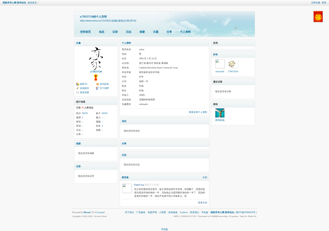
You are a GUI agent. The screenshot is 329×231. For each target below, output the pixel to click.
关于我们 (129, 212)
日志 (128, 31)
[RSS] (133, 20)
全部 (205, 177)
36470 (85, 113)
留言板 (125, 177)
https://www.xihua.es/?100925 (95, 20)
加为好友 (104, 84)
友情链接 (172, 212)
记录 (115, 31)
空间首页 (85, 31)
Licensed (101, 212)
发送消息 (84, 92)
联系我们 (194, 212)
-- (102, 117)
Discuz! (87, 212)
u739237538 (96, 71)
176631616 (233, 71)
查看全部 (202, 202)
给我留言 (84, 88)
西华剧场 (219, 120)
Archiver (184, 212)
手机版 (204, 212)
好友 (215, 54)
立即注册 (315, 2)
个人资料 (185, 31)
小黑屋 (162, 212)
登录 (324, 2)
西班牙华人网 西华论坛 (14, 2)
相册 (142, 31)
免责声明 (152, 212)
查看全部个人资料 (198, 112)
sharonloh (219, 71)
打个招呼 (104, 88)
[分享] (127, 20)
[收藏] (114, 20)
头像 (78, 43)
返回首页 (32, 2)
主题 (155, 31)
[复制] (120, 20)
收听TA (83, 84)
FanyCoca (139, 184)
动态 (101, 31)
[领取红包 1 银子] (318, 22)
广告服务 (140, 212)
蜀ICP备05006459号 (246, 212)
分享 (169, 31)
